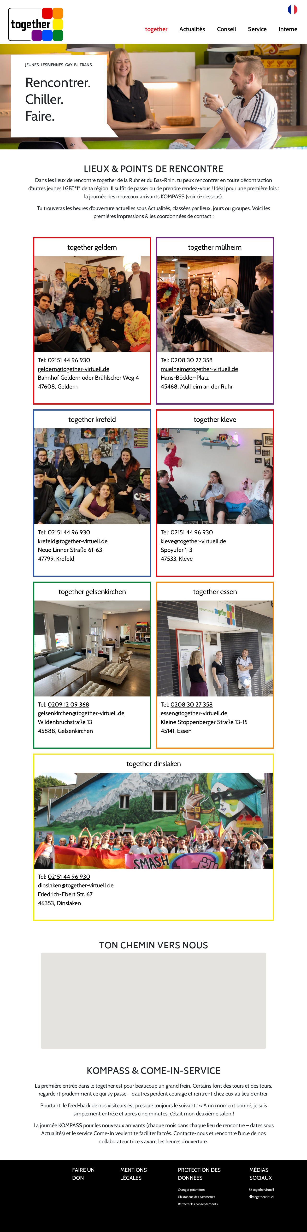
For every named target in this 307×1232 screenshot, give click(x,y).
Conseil (226, 29)
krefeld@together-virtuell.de (73, 541)
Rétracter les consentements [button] (198, 1204)
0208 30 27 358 (192, 360)
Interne (288, 29)
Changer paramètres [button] (191, 1189)
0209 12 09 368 (68, 704)
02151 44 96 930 (69, 360)
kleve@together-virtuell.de (193, 541)
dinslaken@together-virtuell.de (76, 885)
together (156, 29)
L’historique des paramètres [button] (196, 1197)
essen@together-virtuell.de (194, 713)
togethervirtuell (263, 1189)
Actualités (192, 29)
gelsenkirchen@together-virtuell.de (81, 713)
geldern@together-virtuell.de (73, 368)
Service (257, 29)
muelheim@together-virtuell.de (199, 368)
